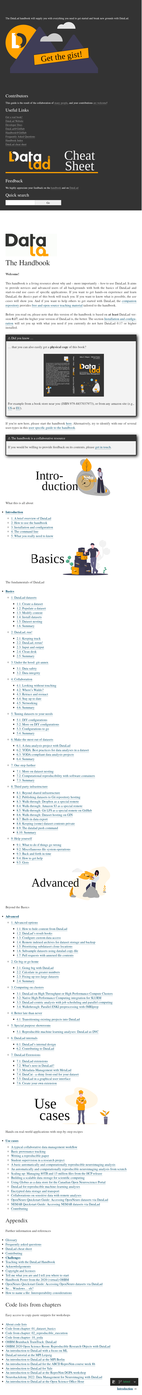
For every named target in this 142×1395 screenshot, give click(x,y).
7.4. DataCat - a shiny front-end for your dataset (48, 1074)
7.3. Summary (26, 780)
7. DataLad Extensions (25, 1055)
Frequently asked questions (23, 1244)
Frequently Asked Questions (20, 136)
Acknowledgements (18, 1266)
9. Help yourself (21, 838)
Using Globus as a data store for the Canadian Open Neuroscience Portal (58, 1182)
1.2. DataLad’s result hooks (34, 933)
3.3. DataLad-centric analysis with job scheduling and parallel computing (65, 1002)
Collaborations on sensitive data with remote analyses (46, 1195)
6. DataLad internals (24, 1038)
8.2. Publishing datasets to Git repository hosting (48, 797)
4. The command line (24, 531)
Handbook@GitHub (16, 132)
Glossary (11, 1240)
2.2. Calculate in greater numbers (38, 972)
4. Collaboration (21, 679)
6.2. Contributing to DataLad (35, 1048)
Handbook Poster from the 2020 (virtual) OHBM (37, 1279)
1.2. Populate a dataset (31, 608)
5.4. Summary (26, 733)
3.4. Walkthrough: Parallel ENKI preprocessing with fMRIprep (58, 1007)
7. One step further (23, 765)
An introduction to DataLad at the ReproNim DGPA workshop (46, 1372)
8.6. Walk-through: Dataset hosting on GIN (45, 815)
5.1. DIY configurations (32, 720)
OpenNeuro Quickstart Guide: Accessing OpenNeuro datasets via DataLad (59, 1200)
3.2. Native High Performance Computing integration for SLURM (59, 998)
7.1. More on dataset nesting (35, 771)
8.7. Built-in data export (32, 819)
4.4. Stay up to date (29, 698)
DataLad (74, 188)
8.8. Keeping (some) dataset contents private (46, 823)
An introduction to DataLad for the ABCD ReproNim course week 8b (50, 1364)
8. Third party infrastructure (29, 786)
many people (61, 103)
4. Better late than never (26, 1013)
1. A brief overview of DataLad (31, 518)
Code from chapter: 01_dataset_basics (31, 1328)
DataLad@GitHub (15, 128)
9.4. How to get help (30, 858)
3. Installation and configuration (32, 527)
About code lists (16, 1324)
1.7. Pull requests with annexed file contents (45, 955)
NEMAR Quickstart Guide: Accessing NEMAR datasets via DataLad (55, 1204)
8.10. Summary (26, 832)
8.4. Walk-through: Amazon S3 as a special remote (49, 806)
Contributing (19, 1208)
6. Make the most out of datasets (32, 739)
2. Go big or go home (25, 961)
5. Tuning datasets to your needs (32, 714)
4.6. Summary (26, 707)
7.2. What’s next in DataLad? (35, 1065)
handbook (56, 188)
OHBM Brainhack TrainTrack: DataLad (31, 1342)
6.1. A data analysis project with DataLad (43, 745)
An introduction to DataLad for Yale (29, 1368)
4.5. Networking (27, 703)
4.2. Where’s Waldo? (30, 690)
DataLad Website (14, 121)
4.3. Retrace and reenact (32, 694)
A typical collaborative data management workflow (44, 1147)
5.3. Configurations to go (33, 729)
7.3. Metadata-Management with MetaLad (44, 1070)
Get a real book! (14, 117)
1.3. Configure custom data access (39, 937)
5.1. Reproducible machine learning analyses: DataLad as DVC (58, 1032)
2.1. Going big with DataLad (35, 968)
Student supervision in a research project (38, 1160)
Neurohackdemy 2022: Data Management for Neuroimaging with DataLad (54, 1377)
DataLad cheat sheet (16, 144)
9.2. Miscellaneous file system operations (43, 849)
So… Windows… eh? (19, 1288)
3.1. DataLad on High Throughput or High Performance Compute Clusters (65, 993)
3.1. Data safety (27, 668)
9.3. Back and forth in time (34, 853)
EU (18, 408)
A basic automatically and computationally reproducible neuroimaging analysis (63, 1164)
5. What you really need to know (32, 536)
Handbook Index (14, 140)
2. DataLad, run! (21, 632)
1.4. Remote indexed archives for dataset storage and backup (56, 942)
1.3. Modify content (30, 613)
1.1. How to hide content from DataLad (42, 929)
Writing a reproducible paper (30, 1155)
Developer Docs (14, 125)
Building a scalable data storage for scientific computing (48, 1178)
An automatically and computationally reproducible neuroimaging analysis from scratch (69, 1169)
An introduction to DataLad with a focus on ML (36, 1350)
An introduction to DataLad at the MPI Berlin (35, 1359)
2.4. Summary (26, 981)
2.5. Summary (26, 656)
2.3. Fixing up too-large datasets (38, 976)
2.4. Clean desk (27, 651)
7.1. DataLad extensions (32, 1061)
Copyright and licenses (21, 1271)
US (10, 408)
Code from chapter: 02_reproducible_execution (37, 1333)
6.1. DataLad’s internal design (36, 1044)
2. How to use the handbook (29, 523)
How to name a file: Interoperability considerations (39, 1293)
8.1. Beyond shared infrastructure (38, 793)
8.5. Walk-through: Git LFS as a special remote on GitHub (54, 810)
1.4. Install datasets (29, 617)
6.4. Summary (26, 759)
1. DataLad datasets (24, 597)
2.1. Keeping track (29, 638)
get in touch (103, 447)
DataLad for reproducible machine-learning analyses (45, 1186)
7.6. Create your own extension (37, 1083)
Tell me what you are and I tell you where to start (37, 1275)
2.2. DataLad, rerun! (30, 643)
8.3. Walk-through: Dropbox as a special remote (48, 801)
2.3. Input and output (30, 647)
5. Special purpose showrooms (31, 1025)
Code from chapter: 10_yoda (24, 1337)
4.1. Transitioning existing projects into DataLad (48, 1019)
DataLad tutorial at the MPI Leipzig (29, 1355)
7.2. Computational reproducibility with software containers (56, 776)
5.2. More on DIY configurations (38, 724)
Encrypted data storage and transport (35, 1191)
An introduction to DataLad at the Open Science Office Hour (45, 1381)
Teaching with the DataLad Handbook (30, 1262)
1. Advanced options (24, 922)
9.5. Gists (23, 862)
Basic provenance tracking (28, 1151)
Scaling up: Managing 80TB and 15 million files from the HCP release (56, 1173)
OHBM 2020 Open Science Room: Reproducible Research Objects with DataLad (58, 1346)
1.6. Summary (26, 626)
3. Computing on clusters (27, 987)
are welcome (99, 103)
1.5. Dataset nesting (29, 621)
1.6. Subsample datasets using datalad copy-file (47, 951)
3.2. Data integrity (28, 673)
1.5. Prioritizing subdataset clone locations (44, 946)
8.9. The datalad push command (37, 828)
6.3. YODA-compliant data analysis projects (45, 754)
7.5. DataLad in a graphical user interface (44, 1079)
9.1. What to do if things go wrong (39, 845)
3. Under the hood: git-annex (29, 662)
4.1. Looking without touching (36, 685)
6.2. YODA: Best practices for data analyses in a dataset (53, 750)
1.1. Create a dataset (30, 604)
